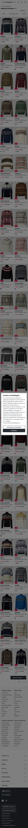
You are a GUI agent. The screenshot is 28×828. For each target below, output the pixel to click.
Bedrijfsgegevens (16, 423)
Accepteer (14, 430)
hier (4, 421)
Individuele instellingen (14, 427)
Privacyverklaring (7, 423)
